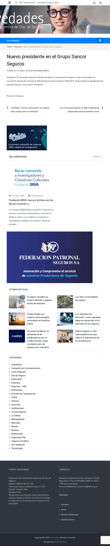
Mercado (15, 423)
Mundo (14, 426)
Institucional (17, 408)
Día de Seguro (18, 375)
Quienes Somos (67, 519)
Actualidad (16, 364)
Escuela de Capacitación (23, 393)
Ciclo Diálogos (18, 372)
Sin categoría (18, 444)
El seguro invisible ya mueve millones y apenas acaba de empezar (39, 300)
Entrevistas (16, 390)
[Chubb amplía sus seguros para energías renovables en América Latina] (17, 319)
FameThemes (60, 542)
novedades (13, 40)
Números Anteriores (69, 515)
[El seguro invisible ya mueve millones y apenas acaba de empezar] (17, 302)
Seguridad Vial (18, 437)
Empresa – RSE (18, 386)
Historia (15, 401)
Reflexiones (17, 433)
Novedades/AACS (41, 70)
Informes (16, 404)
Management (17, 419)
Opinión (15, 430)
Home (9, 47)
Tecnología (17, 448)
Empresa (18, 47)
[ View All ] (97, 157)
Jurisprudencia (18, 412)
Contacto (65, 505)
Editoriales (16, 379)
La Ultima (16, 415)
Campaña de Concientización (25, 368)
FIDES (14, 397)
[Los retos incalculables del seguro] (65, 302)
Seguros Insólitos (20, 441)
